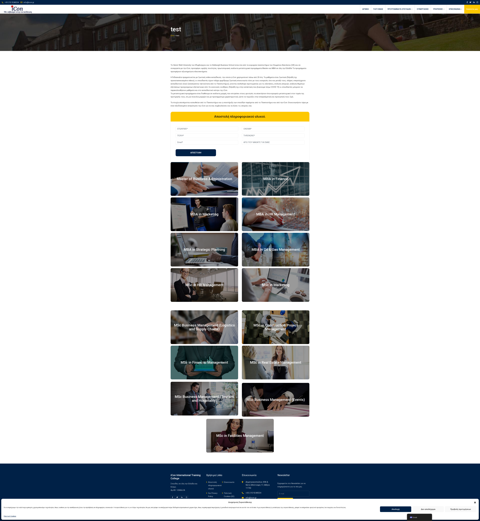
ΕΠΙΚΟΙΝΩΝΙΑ (454, 9)
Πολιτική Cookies (10, 516)
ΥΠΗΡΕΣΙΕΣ (438, 9)
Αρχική (365, 9)
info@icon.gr (29, 2)
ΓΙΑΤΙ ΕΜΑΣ (378, 9)
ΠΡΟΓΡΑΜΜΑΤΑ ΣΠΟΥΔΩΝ (399, 9)
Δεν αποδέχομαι (428, 509)
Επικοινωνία (229, 482)
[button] (475, 502)
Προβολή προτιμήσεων (460, 509)
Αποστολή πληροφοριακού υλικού (215, 485)
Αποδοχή (396, 509)
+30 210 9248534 (12, 2)
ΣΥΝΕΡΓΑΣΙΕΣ (423, 9)
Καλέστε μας (472, 9)
